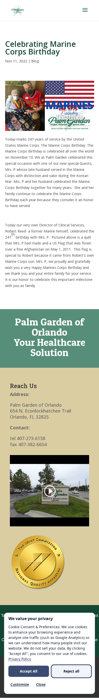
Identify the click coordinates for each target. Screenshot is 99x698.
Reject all (71, 671)
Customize (19, 684)
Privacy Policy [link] (19, 658)
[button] (85, 13)
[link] (17, 9)
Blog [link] (35, 61)
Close (40, 684)
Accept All (28, 671)
